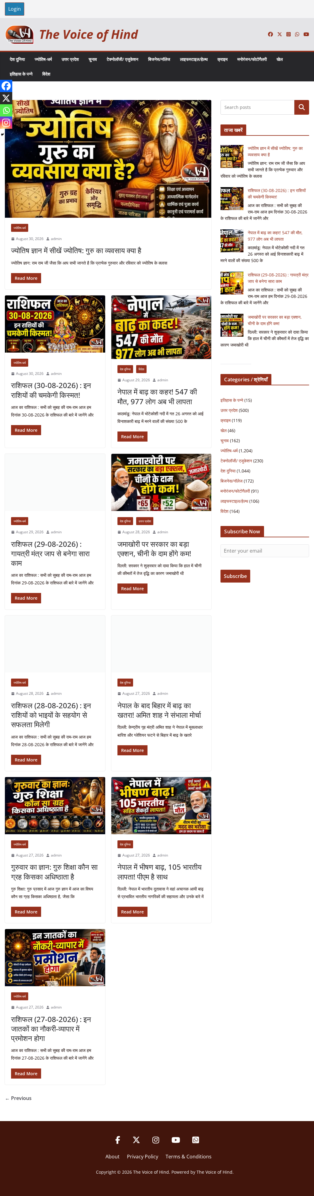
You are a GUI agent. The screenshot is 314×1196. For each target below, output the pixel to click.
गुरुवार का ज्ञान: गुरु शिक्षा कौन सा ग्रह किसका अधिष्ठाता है (54, 871)
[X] (6, 98)
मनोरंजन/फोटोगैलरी (252, 59)
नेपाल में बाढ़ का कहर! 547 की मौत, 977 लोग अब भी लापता (157, 396)
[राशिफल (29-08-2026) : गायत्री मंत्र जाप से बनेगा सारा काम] (55, 482)
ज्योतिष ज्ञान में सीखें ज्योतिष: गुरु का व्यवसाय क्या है (76, 250)
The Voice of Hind (88, 34)
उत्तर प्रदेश (70, 59)
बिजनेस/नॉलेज (159, 59)
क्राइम (222, 59)
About (112, 1156)
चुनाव (93, 59)
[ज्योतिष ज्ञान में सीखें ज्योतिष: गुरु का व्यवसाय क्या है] (108, 159)
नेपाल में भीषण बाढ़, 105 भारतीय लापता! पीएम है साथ (159, 871)
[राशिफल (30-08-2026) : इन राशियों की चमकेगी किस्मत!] (55, 324)
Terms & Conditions (189, 1156)
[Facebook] (6, 86)
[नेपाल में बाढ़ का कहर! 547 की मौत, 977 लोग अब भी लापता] (161, 327)
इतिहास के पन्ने (21, 74)
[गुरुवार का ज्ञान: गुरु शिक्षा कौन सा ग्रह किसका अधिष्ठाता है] (55, 805)
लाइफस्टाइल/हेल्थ (194, 59)
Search (301, 107)
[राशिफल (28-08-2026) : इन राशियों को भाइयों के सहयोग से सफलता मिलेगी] (55, 644)
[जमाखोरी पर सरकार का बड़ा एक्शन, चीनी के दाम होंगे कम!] (161, 482)
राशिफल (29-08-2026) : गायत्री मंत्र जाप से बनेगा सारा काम (50, 553)
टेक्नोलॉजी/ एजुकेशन (122, 59)
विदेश (46, 74)
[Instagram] (6, 123)
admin (56, 238)
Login (14, 9)
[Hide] (2, 134)
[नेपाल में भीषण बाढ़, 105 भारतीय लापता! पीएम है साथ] (161, 805)
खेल (280, 59)
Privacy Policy (142, 1156)
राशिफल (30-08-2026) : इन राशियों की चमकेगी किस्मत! (51, 390)
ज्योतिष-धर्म (43, 59)
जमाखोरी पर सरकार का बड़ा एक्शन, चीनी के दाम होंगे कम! (154, 548)
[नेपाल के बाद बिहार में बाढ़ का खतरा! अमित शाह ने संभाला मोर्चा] (161, 644)
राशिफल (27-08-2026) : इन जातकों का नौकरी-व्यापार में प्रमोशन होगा (51, 1028)
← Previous (18, 1098)
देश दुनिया (17, 59)
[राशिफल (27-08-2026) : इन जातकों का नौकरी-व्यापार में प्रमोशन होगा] (55, 957)
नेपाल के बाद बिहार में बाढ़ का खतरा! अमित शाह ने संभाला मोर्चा (159, 710)
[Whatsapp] (6, 110)
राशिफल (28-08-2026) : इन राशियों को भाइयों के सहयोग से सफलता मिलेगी (51, 714)
